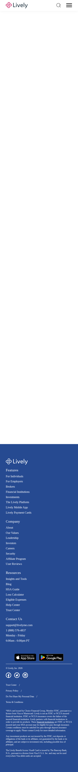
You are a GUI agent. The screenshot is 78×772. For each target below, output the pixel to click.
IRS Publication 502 (42, 413)
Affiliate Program (16, 558)
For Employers (14, 481)
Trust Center (13, 610)
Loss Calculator (15, 594)
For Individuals (14, 476)
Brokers (10, 486)
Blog (8, 584)
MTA (10, 138)
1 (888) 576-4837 (16, 630)
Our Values (12, 532)
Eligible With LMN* (33, 228)
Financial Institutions (18, 491)
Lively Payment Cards (18, 512)
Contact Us (14, 619)
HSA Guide (12, 589)
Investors (11, 543)
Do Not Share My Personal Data (20, 696)
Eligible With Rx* (31, 218)
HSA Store (53, 405)
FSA (50, 134)
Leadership (12, 537)
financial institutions (45, 722)
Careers (10, 548)
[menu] (69, 5)
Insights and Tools (16, 578)
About (9, 527)
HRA (57, 134)
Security (10, 553)
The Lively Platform (17, 502)
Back (63, 276)
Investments (12, 497)
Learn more (39, 362)
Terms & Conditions (14, 702)
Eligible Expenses (16, 599)
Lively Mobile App (17, 507)
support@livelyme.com (19, 625)
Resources (13, 573)
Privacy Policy (12, 690)
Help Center (13, 604)
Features (12, 470)
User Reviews (14, 563)
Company (13, 521)
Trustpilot (11, 647)
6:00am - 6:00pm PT (18, 640)
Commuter (26, 138)
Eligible (25, 209)
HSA (43, 134)
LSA (64, 134)
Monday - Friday (15, 635)
